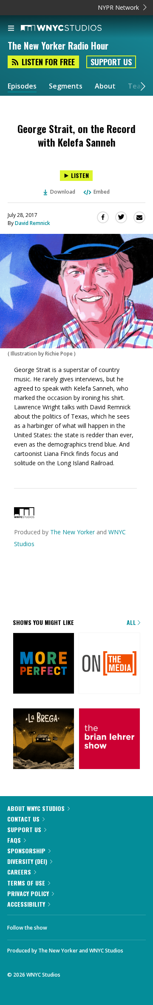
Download (62, 191)
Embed (102, 191)
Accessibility (26, 904)
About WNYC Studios (36, 808)
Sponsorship (26, 850)
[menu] (11, 29)
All (132, 622)
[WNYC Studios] (24, 516)
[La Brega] (43, 739)
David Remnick (32, 223)
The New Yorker (72, 532)
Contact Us (23, 818)
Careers (19, 871)
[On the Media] (109, 664)
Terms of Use (26, 882)
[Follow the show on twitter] (62, 925)
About (105, 86)
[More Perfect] (43, 664)
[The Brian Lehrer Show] (109, 739)
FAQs (14, 840)
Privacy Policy (28, 893)
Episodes (22, 86)
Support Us (111, 61)
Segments (65, 86)
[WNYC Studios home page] (72, 28)
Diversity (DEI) (27, 861)
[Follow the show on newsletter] (85, 925)
